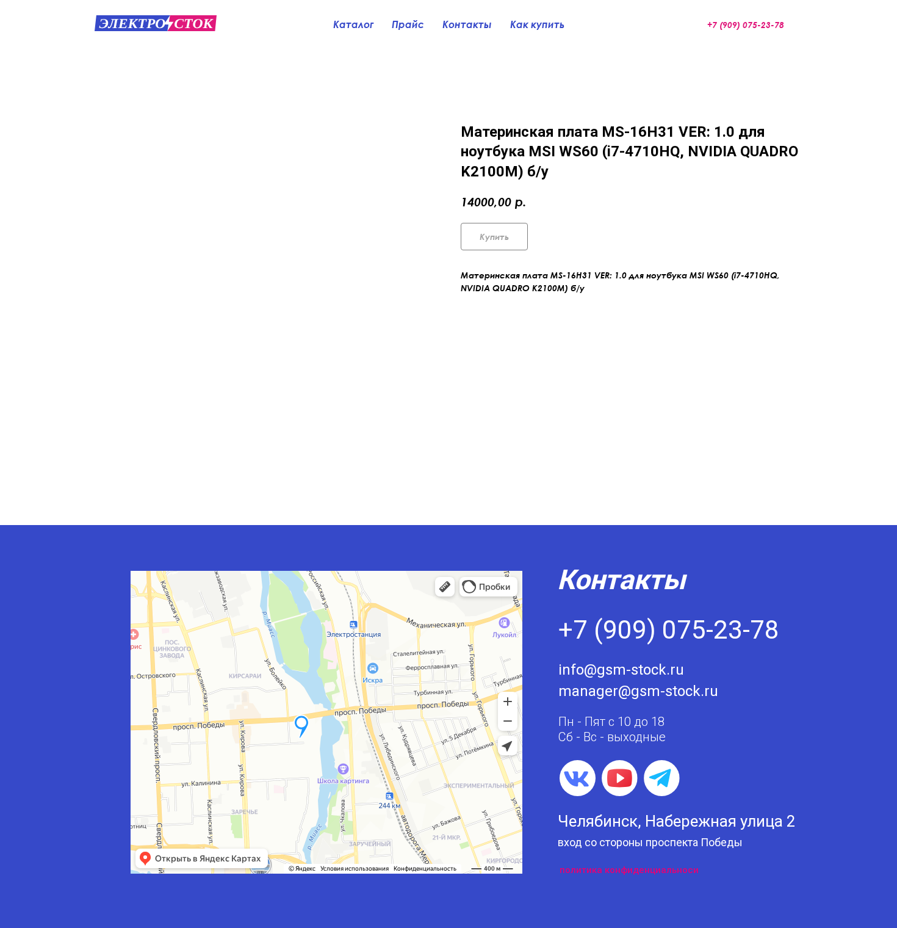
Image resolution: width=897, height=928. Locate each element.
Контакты (467, 24)
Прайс (408, 24)
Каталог (353, 24)
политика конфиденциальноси (629, 870)
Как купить (537, 24)
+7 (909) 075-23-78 (668, 630)
